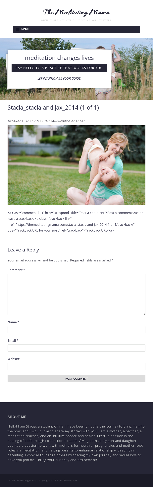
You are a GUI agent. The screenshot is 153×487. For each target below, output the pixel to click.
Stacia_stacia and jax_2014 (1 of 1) (64, 121)
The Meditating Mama (76, 13)
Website (14, 359)
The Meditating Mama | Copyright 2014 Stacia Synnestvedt (44, 480)
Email (13, 340)
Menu (25, 29)
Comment (16, 270)
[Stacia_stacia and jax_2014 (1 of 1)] (76, 165)
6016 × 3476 (32, 121)
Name (13, 322)
